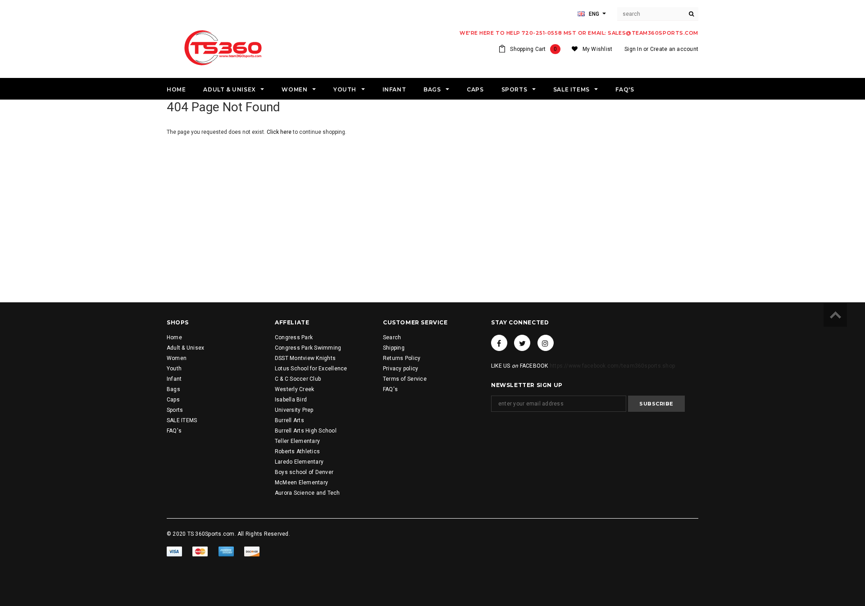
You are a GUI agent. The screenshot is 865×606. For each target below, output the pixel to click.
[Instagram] (545, 343)
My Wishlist (598, 49)
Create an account (674, 49)
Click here (280, 132)
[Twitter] (522, 343)
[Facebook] (499, 343)
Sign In (633, 49)
